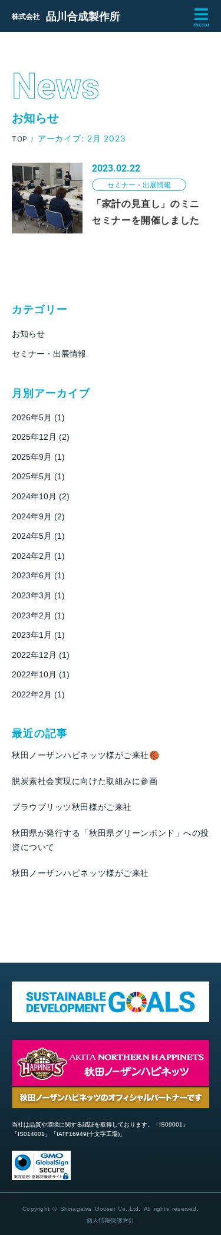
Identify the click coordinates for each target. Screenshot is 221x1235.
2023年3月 (32, 595)
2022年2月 (32, 694)
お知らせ (28, 333)
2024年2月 (32, 556)
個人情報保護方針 (111, 1220)
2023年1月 (32, 635)
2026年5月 (32, 417)
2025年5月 (32, 476)
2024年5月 (32, 536)
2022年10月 (34, 674)
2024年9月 (32, 516)
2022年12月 (34, 655)
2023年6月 (32, 575)
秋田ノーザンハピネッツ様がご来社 (80, 873)
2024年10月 (34, 496)
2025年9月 (32, 457)
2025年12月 (34, 437)
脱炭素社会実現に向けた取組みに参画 (85, 781)
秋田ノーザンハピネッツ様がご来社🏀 (86, 755)
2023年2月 (32, 615)
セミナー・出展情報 (49, 353)
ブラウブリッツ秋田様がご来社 (72, 807)
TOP (20, 138)
